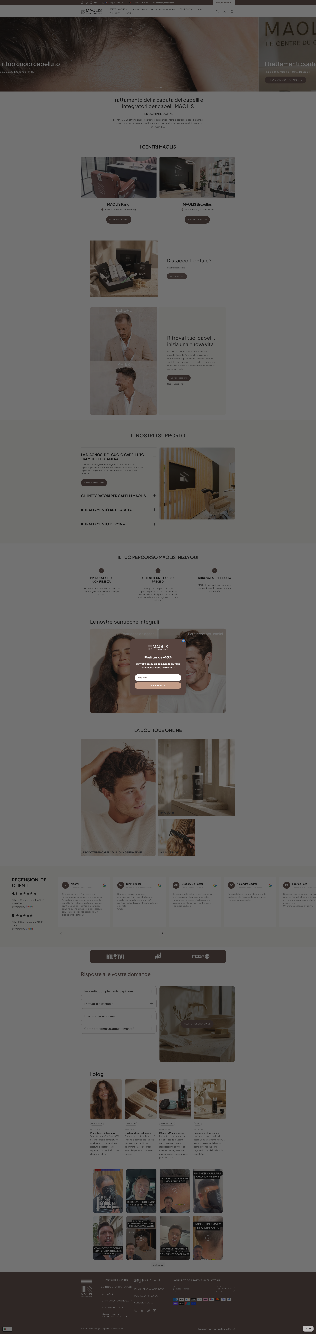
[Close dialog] (183, 641)
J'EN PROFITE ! (158, 685)
